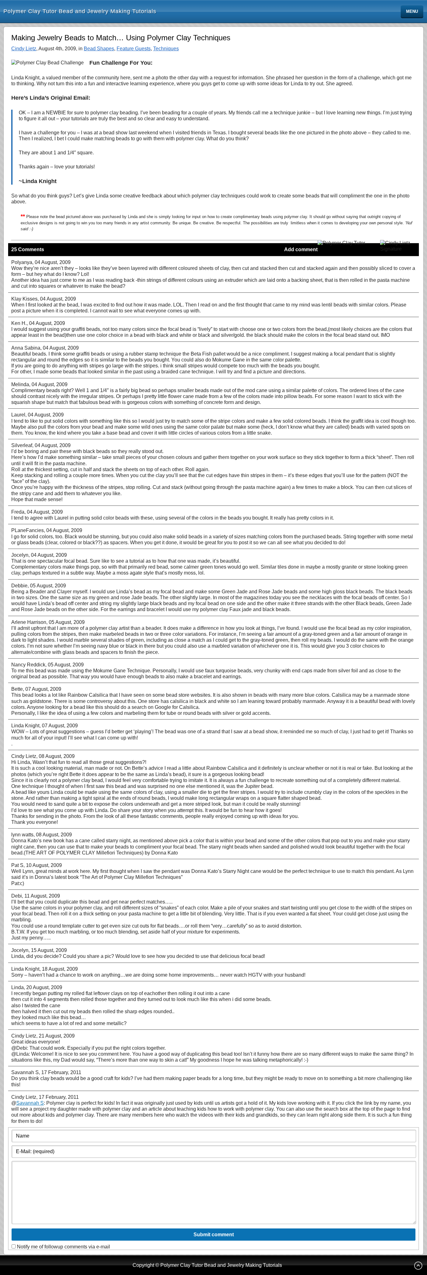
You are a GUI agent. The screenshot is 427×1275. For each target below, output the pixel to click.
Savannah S (30, 1103)
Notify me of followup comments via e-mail (63, 1246)
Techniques (166, 48)
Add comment (301, 249)
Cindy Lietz (23, 48)
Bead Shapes (99, 48)
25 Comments (27, 249)
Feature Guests (134, 48)
